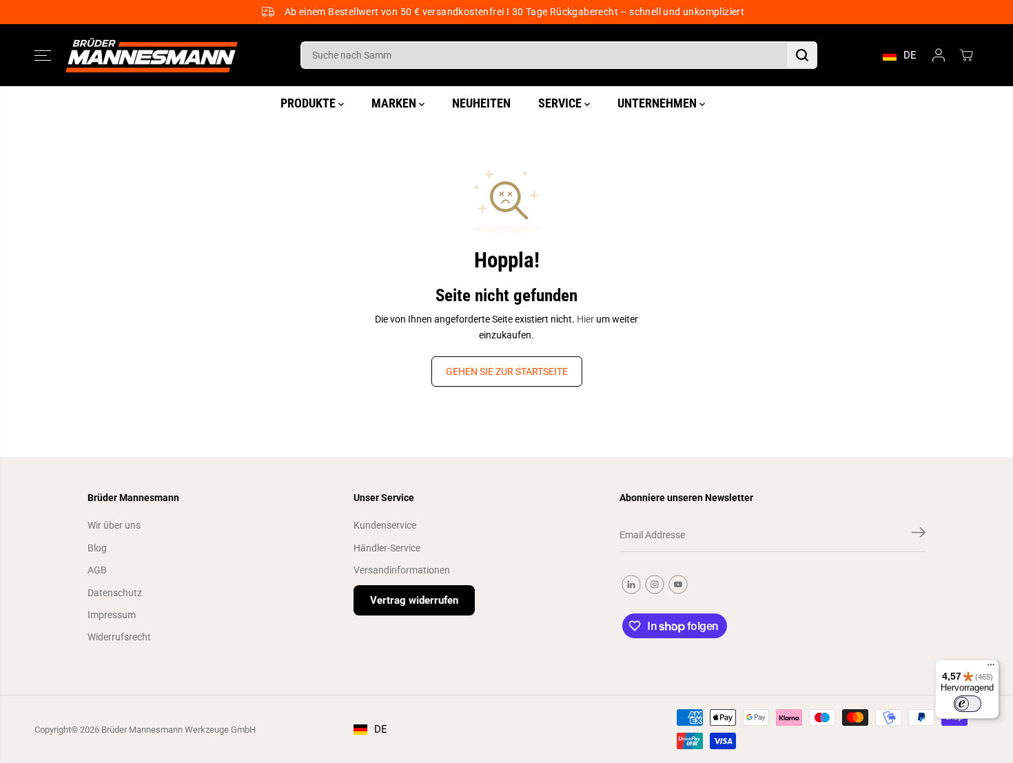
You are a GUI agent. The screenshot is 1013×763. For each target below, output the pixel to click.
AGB (97, 570)
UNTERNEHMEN (658, 103)
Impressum (112, 614)
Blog (97, 547)
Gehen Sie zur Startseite (507, 371)
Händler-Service (387, 547)
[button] (42, 55)
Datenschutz (115, 592)
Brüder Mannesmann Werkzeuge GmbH (178, 729)
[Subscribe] (918, 535)
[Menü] (991, 668)
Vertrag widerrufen (414, 600)
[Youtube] (678, 584)
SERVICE (561, 103)
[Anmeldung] (938, 55)
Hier (585, 319)
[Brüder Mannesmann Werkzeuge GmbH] (151, 55)
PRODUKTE (309, 103)
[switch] (967, 703)
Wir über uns (114, 525)
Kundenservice (385, 525)
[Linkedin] (631, 584)
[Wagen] (966, 55)
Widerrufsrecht (119, 636)
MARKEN (395, 103)
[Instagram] (654, 584)
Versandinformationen (402, 570)
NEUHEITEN (481, 103)
